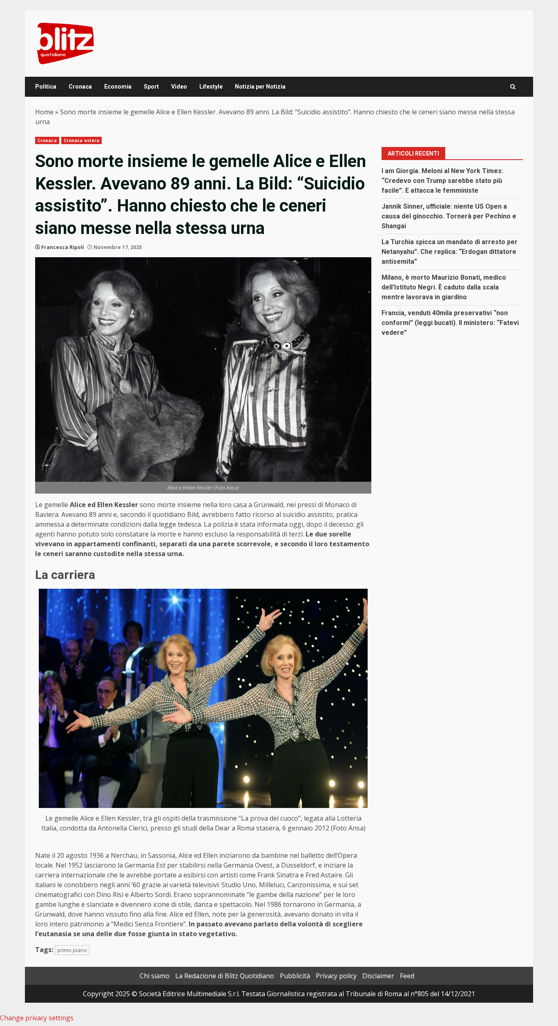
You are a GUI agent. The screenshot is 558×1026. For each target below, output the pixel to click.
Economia (118, 86)
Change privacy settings (37, 1017)
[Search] (513, 87)
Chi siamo (155, 975)
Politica (45, 86)
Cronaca (80, 86)
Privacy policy (336, 975)
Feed (407, 975)
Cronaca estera (81, 140)
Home (44, 111)
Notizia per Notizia (260, 86)
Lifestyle (211, 86)
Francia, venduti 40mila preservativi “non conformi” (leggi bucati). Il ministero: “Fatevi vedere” (450, 322)
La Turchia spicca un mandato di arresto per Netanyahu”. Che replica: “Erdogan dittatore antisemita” (450, 251)
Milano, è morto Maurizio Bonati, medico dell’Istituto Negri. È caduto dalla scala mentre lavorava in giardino (444, 287)
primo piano (72, 950)
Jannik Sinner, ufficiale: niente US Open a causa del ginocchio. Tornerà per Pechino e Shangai (449, 216)
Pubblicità (295, 975)
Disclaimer (378, 975)
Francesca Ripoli (62, 247)
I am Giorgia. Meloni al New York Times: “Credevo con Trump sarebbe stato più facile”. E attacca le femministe (442, 180)
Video (179, 86)
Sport (151, 86)
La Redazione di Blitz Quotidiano (224, 975)
